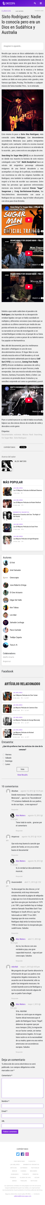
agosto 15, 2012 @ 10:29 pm (32, 791)
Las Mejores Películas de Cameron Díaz (25, 708)
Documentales (7, 434)
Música (25, 434)
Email (4, 1111)
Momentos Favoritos (21, 512)
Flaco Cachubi (15, 630)
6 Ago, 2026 (16, 519)
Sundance (15, 1174)
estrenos (17, 434)
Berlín (14, 1171)
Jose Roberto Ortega (18, 585)
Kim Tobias (14, 607)
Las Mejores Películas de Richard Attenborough (23, 733)
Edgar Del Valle (16, 600)
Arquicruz (7, 661)
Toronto (25, 1174)
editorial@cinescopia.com (22, 1196)
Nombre (5, 1101)
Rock (31, 434)
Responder (14, 810)
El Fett (12, 562)
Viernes (8, 754)
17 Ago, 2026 (16, 529)
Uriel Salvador (15, 570)
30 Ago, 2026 (16, 710)
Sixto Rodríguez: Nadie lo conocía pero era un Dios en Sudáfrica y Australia (21, 24)
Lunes (7, 764)
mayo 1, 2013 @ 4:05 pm (30, 967)
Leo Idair (13, 615)
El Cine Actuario (16, 592)
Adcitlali (14, 967)
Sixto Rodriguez (20, 438)
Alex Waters (19, 11)
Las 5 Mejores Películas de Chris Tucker (25, 695)
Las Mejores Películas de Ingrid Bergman (26, 539)
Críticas (13, 1168)
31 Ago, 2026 (16, 698)
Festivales (35, 1168)
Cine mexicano (19, 1161)
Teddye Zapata (16, 637)
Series (14, 1181)
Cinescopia (14, 577)
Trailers (23, 1181)
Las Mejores (18, 488)
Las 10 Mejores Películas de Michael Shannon (27, 490)
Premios (13, 1177)
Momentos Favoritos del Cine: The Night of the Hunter (26, 515)
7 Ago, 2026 (16, 493)
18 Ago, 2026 (16, 505)
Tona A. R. (14, 645)
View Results (22, 775)
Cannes (23, 1171)
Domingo (8, 761)
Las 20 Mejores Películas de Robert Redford (27, 502)
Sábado (8, 758)
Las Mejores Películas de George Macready (26, 720)
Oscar (37, 1177)
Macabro (33, 1171)
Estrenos (23, 1168)
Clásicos (6, 11)
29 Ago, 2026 (16, 541)
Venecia (35, 1174)
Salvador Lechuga (17, 622)
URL (3, 1121)
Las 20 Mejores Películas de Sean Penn (25, 527)
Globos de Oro (25, 1177)
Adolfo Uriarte (8, 657)
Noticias (34, 1181)
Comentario (6, 1075)
